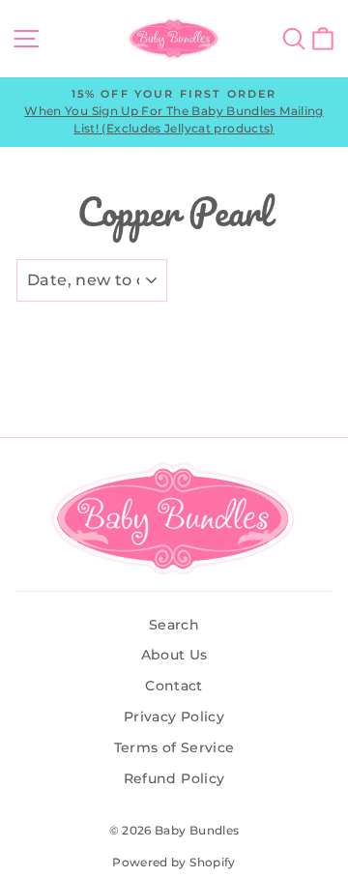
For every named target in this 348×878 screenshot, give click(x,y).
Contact (174, 685)
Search (174, 624)
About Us (174, 654)
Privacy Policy (174, 716)
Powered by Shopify (174, 862)
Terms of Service (174, 747)
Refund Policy (174, 778)
